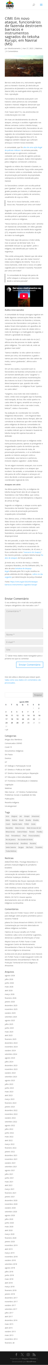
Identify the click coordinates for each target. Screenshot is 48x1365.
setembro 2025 (11, 1017)
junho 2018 (9, 1275)
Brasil (21, 820)
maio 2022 (9, 1136)
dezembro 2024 (11, 1043)
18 (12, 719)
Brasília (36, 820)
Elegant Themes (29, 1358)
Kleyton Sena (10, 941)
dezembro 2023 (11, 1065)
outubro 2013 (10, 1331)
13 (23, 715)
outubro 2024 (10, 1050)
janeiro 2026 (10, 1002)
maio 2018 (9, 1279)
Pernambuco (15, 836)
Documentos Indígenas (14, 751)
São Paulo (29, 847)
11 (12, 715)
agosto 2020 (10, 1215)
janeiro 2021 (10, 1196)
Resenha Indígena (12, 802)
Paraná (31, 832)
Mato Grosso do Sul (34, 828)
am (21, 816)
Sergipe (21, 847)
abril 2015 (9, 1328)
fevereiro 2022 (10, 1148)
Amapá (26, 816)
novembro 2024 (11, 1047)
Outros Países (22, 832)
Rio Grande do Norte (25, 840)
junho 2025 (9, 1028)
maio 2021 (9, 1182)
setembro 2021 (11, 1166)
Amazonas (35, 816)
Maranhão (9, 828)
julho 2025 (9, 1024)
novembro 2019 (11, 1245)
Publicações (9, 799)
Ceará (8, 824)
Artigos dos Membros (13, 739)
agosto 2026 (10, 975)
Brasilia (28, 820)
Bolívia (14, 820)
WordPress (31, 1361)
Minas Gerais (10, 832)
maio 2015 (9, 1324)
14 (28, 715)
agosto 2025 (10, 1020)
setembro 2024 (11, 1054)
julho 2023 (9, 1084)
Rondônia (24, 843)
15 (34, 715)
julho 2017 (9, 1313)
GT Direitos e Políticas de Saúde (17, 769)
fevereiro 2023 (10, 1103)
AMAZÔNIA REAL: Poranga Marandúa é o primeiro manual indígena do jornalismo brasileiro (21, 865)
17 (6, 719)
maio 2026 (9, 987)
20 (23, 719)
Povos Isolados (34, 836)
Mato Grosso (19, 828)
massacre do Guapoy (32, 552)
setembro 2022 (11, 1122)
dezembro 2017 (11, 1298)
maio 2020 (9, 1226)
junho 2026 (9, 983)
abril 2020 (9, 1230)
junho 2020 (9, 1223)
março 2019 (9, 1253)
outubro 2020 (10, 1208)
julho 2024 (9, 1062)
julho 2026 (9, 979)
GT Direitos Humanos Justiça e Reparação (21, 773)
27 (23, 723)
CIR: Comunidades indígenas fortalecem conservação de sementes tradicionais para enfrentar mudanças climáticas (22, 874)
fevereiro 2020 (10, 1238)
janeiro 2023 (10, 1107)
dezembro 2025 (11, 1005)
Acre (7, 816)
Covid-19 (8, 747)
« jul (6, 729)
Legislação (9, 784)
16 (39, 715)
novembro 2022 (11, 1114)
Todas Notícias (11, 851)
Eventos (8, 758)
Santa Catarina (11, 847)
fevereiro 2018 (10, 1290)
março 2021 (9, 1189)
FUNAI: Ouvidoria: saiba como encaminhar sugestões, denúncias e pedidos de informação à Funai (23, 935)
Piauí (24, 836)
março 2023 (9, 1099)
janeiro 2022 (10, 1151)
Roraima (33, 843)
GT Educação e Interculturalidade (18, 777)
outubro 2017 (10, 1305)
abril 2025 (9, 1035)
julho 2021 (9, 1174)
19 (17, 719)
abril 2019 (9, 1249)
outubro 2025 (10, 1013)
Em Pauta (9, 754)
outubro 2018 (10, 1260)
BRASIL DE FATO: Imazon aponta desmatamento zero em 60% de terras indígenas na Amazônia (20, 900)
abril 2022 (9, 1140)
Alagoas (14, 816)
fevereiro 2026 (10, 998)
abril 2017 (9, 1316)
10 (6, 715)
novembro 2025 (11, 1009)
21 (28, 719)
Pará (7, 836)
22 (34, 719)
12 (17, 715)
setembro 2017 (11, 1309)
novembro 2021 (11, 1159)
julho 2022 (9, 1129)
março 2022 (9, 1144)
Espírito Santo (17, 824)
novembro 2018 (11, 1256)
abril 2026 (9, 990)
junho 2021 (9, 1178)
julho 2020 (9, 1219)
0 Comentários (12, 51)
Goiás (33, 824)
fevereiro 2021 (10, 1193)
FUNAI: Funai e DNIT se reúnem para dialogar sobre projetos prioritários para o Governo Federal (24, 916)
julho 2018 (9, 1271)
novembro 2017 (11, 1301)
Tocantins (38, 847)
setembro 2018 (11, 1264)
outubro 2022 (10, 1118)
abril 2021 (9, 1185)
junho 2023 (9, 1088)
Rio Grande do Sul (12, 843)
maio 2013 (9, 1335)
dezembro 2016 (11, 1320)
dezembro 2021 (11, 1155)
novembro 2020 (11, 1204)
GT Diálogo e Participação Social (18, 766)
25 (12, 723)
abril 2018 (9, 1283)
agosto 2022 (10, 1125)
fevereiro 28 (9, 1343)
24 (6, 723)
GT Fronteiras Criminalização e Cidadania (21, 781)
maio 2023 (9, 1091)
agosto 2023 (10, 1080)
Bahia (8, 820)
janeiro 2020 (10, 1241)
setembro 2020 (11, 1211)
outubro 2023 (10, 1073)
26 (17, 723)
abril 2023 (9, 1095)
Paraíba (39, 832)
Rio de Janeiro (11, 840)
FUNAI (26, 824)
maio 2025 (9, 1032)
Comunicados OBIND (13, 743)
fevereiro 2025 (10, 1039)
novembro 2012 (11, 1339)
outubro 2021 (10, 1163)
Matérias (38, 48)
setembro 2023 (11, 1076)
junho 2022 (9, 1133)
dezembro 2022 (11, 1110)
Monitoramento (14, 48)
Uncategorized (10, 806)
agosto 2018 (10, 1268)
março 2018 (9, 1286)
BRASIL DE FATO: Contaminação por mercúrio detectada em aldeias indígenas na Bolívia (23, 925)
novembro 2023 (11, 1069)
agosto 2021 (10, 1170)
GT (6, 762)
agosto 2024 (10, 1058)
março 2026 (9, 994)
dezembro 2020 (11, 1200)
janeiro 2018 (10, 1294)
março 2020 (9, 1234)
